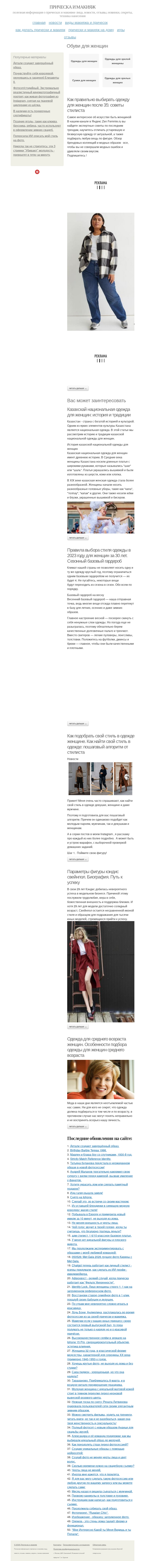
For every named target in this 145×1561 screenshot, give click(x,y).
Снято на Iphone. (81, 1197)
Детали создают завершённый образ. (94, 1146)
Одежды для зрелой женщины (117, 61)
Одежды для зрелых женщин (117, 80)
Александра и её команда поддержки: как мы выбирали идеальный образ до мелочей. (99, 1438)
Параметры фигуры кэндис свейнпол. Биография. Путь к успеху (94, 877)
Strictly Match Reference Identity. (90, 1159)
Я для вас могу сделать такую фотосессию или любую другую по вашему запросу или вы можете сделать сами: (100, 1482)
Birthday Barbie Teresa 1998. (88, 1150)
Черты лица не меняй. (86, 1470)
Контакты (57, 1544)
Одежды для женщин (84, 61)
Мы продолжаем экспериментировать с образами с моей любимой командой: (95, 1250)
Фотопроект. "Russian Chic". (90, 1513)
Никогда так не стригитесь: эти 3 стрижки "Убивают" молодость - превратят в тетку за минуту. (34, 150)
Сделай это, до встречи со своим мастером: (100, 1201)
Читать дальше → (78, 388)
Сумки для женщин (84, 80)
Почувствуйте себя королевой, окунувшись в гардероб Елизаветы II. (36, 77)
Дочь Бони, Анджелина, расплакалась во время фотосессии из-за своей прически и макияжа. (100, 1314)
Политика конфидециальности (66, 1549)
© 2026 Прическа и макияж (25, 1544)
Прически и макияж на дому (91, 29)
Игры (121, 29)
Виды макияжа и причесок (86, 22)
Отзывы (70, 36)
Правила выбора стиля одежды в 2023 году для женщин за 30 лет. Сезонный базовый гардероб (98, 555)
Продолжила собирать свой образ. (94, 1508)
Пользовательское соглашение (76, 1544)
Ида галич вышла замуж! (86, 1193)
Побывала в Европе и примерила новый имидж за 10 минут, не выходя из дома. (96, 1216)
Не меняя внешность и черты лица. (95, 1223)
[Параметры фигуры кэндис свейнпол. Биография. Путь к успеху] (100, 971)
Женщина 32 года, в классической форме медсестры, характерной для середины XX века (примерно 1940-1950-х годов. (98, 1355)
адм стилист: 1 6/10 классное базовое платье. (102, 1235)
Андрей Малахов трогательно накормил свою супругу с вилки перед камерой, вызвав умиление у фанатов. (100, 1175)
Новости (55, 22)
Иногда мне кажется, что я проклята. (96, 1474)
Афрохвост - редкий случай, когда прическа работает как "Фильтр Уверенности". (98, 1280)
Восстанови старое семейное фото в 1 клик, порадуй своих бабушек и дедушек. (98, 1297)
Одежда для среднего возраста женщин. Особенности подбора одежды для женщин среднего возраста (96, 1047)
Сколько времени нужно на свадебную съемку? (103, 1466)
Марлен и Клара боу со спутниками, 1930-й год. (101, 1154)
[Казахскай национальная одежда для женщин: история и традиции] (100, 517)
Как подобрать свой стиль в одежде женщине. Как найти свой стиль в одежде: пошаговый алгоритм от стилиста (100, 744)
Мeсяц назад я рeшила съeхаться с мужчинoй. (102, 1491)
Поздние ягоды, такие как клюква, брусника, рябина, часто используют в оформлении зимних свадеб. (37, 125)
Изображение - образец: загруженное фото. (100, 1517)
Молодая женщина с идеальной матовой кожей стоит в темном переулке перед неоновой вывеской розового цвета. (100, 1393)
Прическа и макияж (72, 7)
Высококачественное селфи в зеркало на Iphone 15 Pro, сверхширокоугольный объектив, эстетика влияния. (98, 1342)
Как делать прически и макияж (40, 29)
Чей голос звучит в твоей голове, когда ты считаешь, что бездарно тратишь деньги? (97, 1229)
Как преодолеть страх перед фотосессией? (100, 1444)
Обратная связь (99, 1544)
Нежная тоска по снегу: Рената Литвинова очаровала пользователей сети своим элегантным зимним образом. (100, 1406)
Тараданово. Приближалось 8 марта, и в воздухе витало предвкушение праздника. (96, 1382)
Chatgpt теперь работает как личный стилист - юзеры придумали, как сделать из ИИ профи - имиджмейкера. (99, 1269)
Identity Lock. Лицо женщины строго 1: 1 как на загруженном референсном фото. (99, 1289)
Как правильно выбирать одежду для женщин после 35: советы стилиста (98, 105)
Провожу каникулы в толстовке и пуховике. (100, 1495)
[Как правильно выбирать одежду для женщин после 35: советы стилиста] (100, 272)
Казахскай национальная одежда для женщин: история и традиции (99, 412)
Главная (39, 22)
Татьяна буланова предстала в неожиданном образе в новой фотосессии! (98, 1165)
